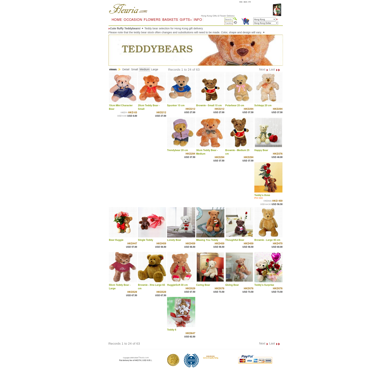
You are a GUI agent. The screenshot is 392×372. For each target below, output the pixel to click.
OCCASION (133, 19)
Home (117, 19)
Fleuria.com (143, 357)
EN (250, 2)
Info (198, 19)
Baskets (170, 19)
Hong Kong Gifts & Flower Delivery (205, 16)
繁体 (245, 2)
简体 (240, 2)
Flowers (152, 19)
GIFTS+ (186, 19)
